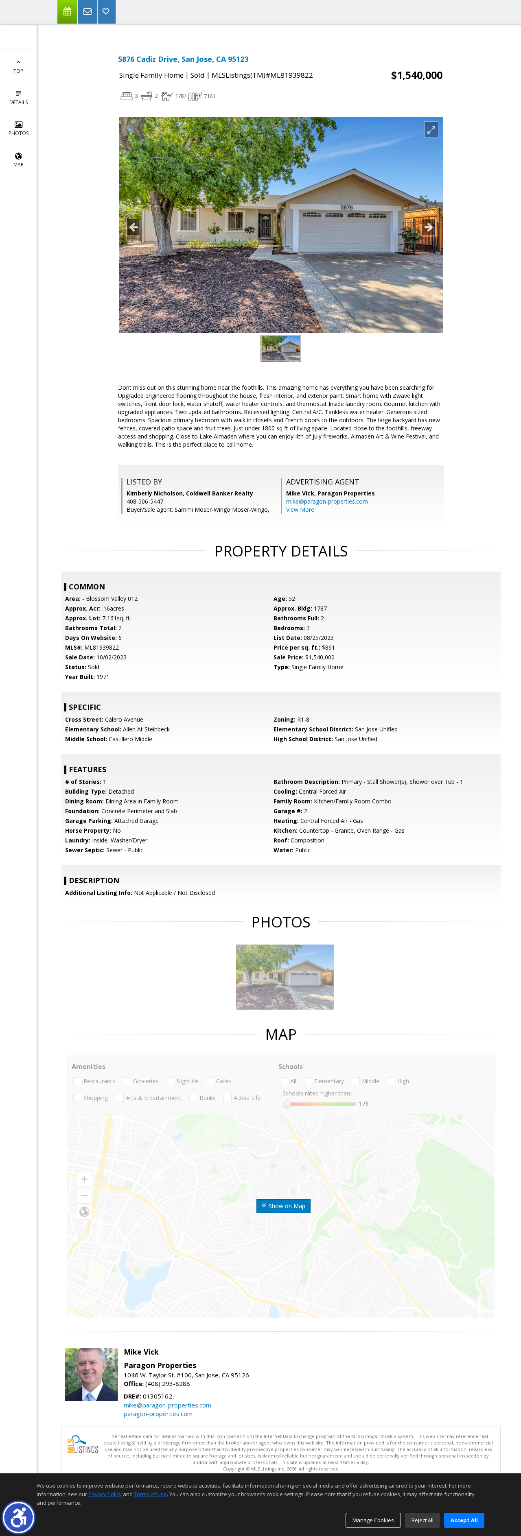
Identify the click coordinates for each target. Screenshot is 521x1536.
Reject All (422, 1520)
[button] (18, 1517)
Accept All (464, 1520)
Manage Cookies (373, 1520)
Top (18, 71)
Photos (18, 133)
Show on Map (286, 1206)
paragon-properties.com (158, 1413)
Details (18, 102)
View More (300, 509)
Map (18, 164)
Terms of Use (150, 1494)
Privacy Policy (105, 1494)
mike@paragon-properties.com (327, 501)
